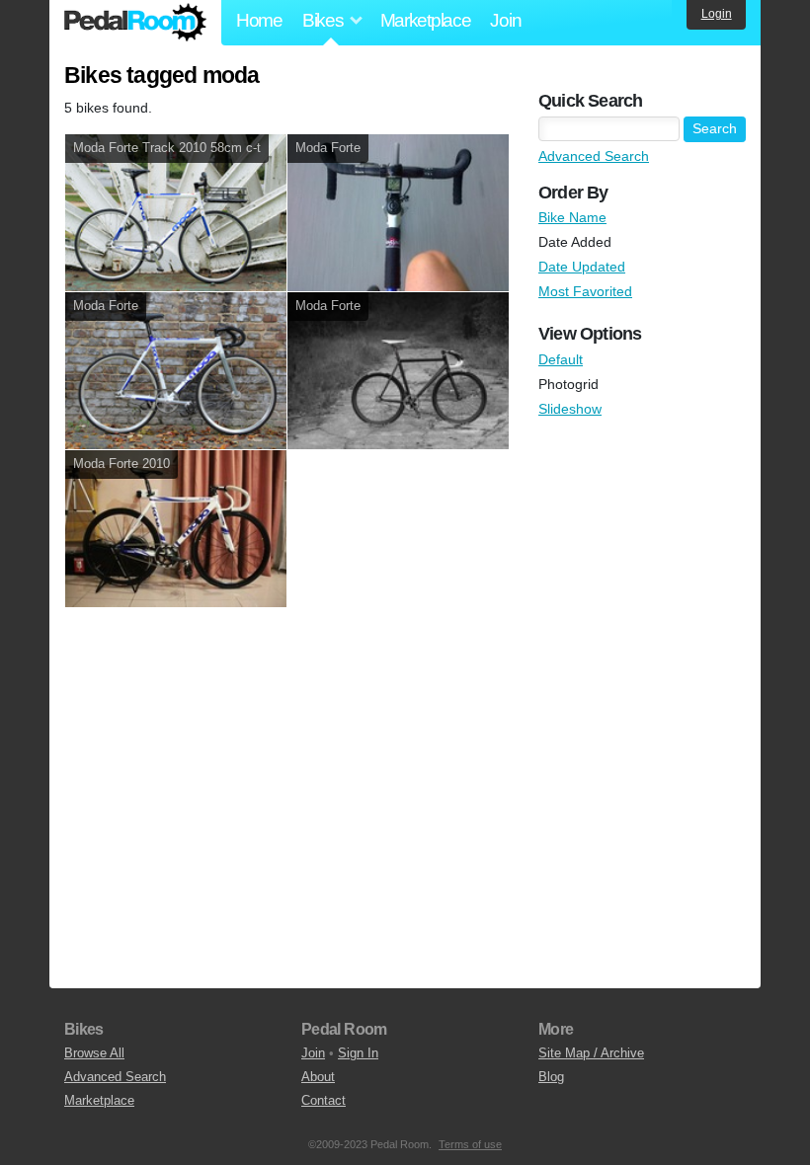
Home (259, 20)
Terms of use (470, 1144)
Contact (323, 1100)
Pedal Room (135, 22)
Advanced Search (593, 156)
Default (560, 359)
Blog (551, 1076)
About (318, 1076)
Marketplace (425, 20)
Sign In (358, 1053)
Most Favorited (585, 291)
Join (505, 20)
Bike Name (572, 217)
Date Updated (581, 266)
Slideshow (570, 409)
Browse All (94, 1053)
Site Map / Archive (591, 1053)
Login (716, 14)
